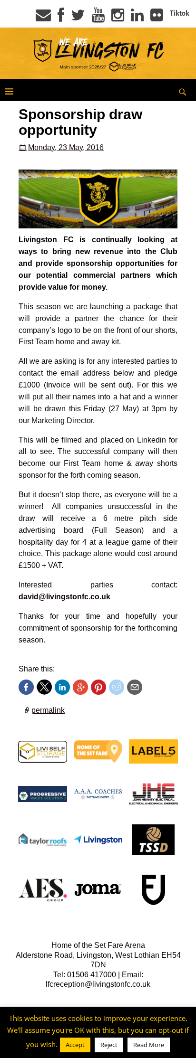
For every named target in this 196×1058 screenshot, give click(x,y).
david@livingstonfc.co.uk (64, 597)
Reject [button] (109, 1044)
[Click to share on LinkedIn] (62, 687)
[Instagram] (117, 18)
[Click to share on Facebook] (26, 687)
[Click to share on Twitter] (44, 687)
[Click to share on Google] (80, 687)
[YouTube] (98, 18)
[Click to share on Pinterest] (98, 687)
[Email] (43, 18)
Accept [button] (75, 1044)
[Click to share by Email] (134, 687)
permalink (48, 710)
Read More (148, 1044)
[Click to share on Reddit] (116, 687)
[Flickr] (156, 18)
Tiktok (179, 13)
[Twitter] (78, 18)
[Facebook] (61, 18)
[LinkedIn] (137, 18)
